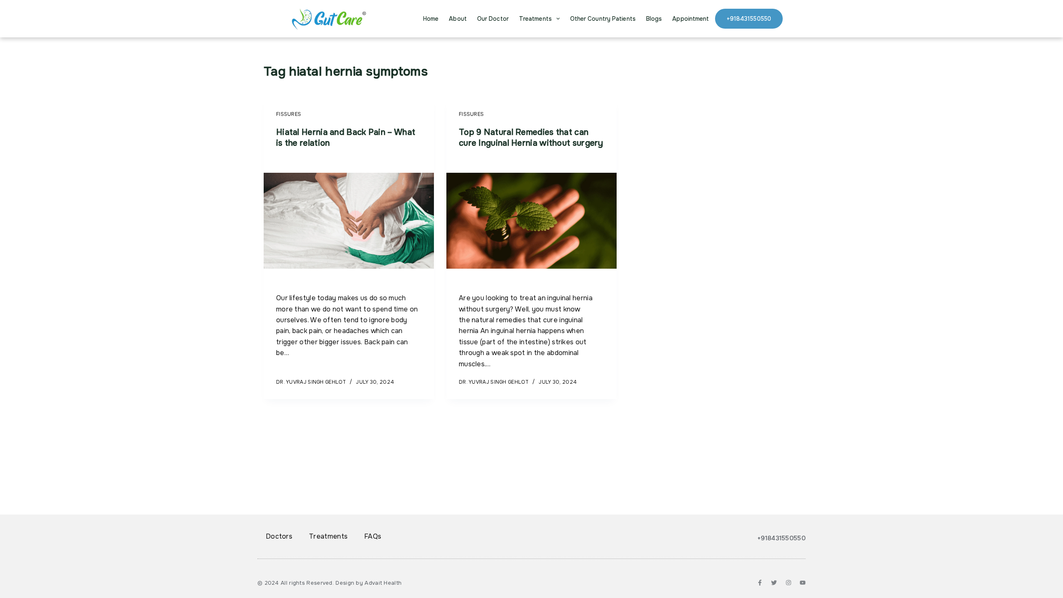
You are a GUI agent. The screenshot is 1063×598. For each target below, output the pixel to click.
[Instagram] (788, 583)
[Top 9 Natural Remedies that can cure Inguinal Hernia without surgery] (531, 221)
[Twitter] (774, 583)
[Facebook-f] (760, 583)
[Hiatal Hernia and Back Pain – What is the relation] (349, 221)
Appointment (690, 18)
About (458, 18)
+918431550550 (749, 18)
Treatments (535, 18)
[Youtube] (803, 583)
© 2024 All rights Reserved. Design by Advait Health (329, 582)
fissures (288, 114)
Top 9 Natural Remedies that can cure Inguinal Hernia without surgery (531, 137)
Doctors (279, 536)
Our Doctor (493, 18)
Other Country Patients (603, 18)
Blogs (654, 18)
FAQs (372, 536)
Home (430, 18)
